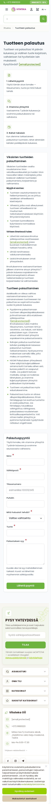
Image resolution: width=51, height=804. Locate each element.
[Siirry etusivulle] (18, 9)
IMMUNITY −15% (39, 2)
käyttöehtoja (35, 657)
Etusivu (7, 28)
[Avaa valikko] (7, 9)
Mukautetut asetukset (24, 798)
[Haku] (43, 18)
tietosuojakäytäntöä (15, 657)
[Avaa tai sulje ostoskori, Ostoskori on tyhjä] (38, 9)
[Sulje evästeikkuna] (46, 766)
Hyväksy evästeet (24, 791)
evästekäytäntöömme (33, 784)
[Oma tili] (31, 9)
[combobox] (23, 19)
